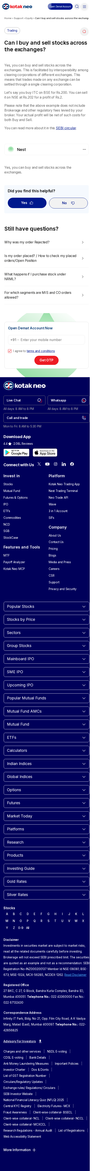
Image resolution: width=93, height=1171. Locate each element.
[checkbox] (9, 351)
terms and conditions (41, 351)
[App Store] (45, 452)
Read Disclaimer (75, 975)
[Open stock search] (77, 6)
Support (18, 18)
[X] (39, 464)
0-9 (20, 928)
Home (7, 18)
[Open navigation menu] (84, 6)
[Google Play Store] (16, 452)
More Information (17, 1150)
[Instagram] (55, 464)
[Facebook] (72, 464)
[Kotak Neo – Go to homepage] (17, 6)
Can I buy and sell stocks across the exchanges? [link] (64, 18)
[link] (24, 400)
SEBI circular (66, 128)
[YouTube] (47, 464)
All (27, 928)
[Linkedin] (64, 464)
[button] (60, 6)
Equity (29, 18)
